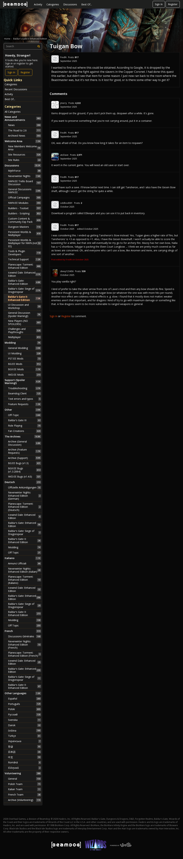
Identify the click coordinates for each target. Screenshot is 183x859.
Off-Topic (24, 415)
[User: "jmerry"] (55, 105)
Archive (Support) (24, 458)
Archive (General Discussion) (24, 443)
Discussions (70, 4)
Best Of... (86, 4)
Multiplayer (24, 337)
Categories (52, 4)
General (24, 778)
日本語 (24, 752)
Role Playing (24, 425)
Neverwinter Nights (24, 176)
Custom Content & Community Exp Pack (24, 220)
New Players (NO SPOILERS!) (24, 322)
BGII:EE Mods (24, 369)
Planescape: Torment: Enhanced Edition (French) (24, 654)
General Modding (24, 348)
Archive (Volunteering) (24, 800)
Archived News (24, 135)
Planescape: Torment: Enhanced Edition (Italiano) (24, 580)
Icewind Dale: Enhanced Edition (24, 274)
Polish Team (24, 784)
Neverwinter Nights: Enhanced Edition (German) (24, 495)
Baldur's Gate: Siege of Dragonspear (24, 290)
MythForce (24, 170)
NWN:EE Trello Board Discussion (24, 182)
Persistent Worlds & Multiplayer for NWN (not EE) (24, 243)
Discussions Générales (24, 636)
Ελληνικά (24, 767)
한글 (24, 746)
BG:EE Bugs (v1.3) (24, 463)
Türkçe (24, 735)
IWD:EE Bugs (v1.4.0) (24, 476)
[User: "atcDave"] (55, 156)
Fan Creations (24, 431)
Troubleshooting (24, 388)
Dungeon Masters (24, 226)
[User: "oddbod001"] (55, 204)
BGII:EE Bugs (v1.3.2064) (24, 470)
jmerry (63, 103)
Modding (24, 547)
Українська (24, 741)
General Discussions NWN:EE (24, 191)
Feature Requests (24, 404)
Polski (24, 709)
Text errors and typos (24, 398)
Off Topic (24, 552)
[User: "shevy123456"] (55, 273)
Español (24, 698)
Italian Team (24, 789)
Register (172, 4)
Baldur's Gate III (24, 420)
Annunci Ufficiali (24, 563)
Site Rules (24, 160)
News (24, 125)
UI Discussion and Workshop (24, 306)
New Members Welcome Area (24, 148)
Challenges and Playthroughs (24, 330)
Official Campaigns (24, 197)
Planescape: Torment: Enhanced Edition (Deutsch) (24, 507)
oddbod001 (66, 203)
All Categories (13, 111)
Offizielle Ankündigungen (24, 487)
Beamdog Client (24, 393)
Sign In (159, 4)
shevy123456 (66, 271)
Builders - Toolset (24, 208)
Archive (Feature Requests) (24, 451)
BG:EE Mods (24, 364)
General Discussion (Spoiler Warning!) (24, 314)
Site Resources (24, 154)
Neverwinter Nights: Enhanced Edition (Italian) (24, 570)
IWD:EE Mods (24, 374)
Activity (38, 4)
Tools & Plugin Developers (24, 252)
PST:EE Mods (24, 358)
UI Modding (24, 353)
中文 (24, 757)
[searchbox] (23, 46)
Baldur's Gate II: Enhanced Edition (24, 298)
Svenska (24, 720)
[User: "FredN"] (55, 59)
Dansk (24, 725)
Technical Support (24, 259)
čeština (24, 730)
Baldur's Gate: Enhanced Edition (24, 282)
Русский (24, 714)
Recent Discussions (16, 89)
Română (24, 762)
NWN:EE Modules (24, 203)
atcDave (64, 154)
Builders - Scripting (24, 213)
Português (24, 704)
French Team (24, 794)
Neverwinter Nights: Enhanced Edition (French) (24, 644)
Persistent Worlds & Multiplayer (24, 233)
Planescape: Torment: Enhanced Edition (24, 266)
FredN (63, 57)
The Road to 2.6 (24, 130)
